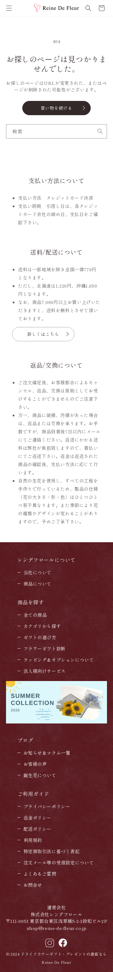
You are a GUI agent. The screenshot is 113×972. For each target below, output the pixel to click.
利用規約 (33, 840)
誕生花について (40, 775)
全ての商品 (35, 615)
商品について (38, 583)
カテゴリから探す (42, 626)
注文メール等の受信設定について (59, 862)
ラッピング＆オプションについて (59, 659)
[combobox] (56, 131)
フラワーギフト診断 (45, 648)
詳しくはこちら (43, 334)
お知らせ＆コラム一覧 (47, 753)
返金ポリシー (38, 817)
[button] (9, 8)
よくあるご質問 (40, 873)
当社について (38, 572)
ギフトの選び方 (40, 637)
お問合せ (33, 885)
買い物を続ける (56, 108)
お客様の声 (35, 764)
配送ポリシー (38, 829)
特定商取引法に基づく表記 (52, 851)
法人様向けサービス (45, 671)
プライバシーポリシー (47, 806)
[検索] (100, 131)
